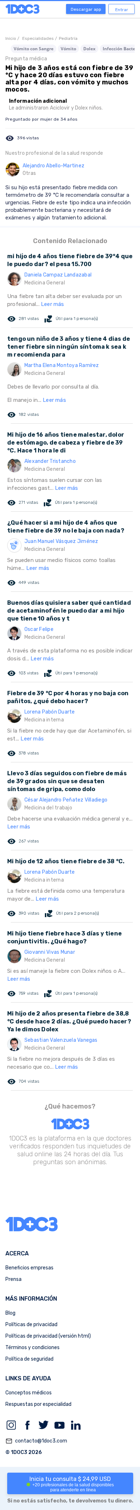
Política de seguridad (29, 1359)
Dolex (89, 49)
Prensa (13, 1279)
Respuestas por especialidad (38, 1404)
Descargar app (86, 9)
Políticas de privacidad (31, 1324)
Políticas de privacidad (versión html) (48, 1336)
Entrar (121, 9)
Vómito (68, 49)
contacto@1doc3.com (36, 1441)
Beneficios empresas (29, 1268)
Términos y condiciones (32, 1347)
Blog (10, 1313)
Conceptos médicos (28, 1393)
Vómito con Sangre (33, 49)
